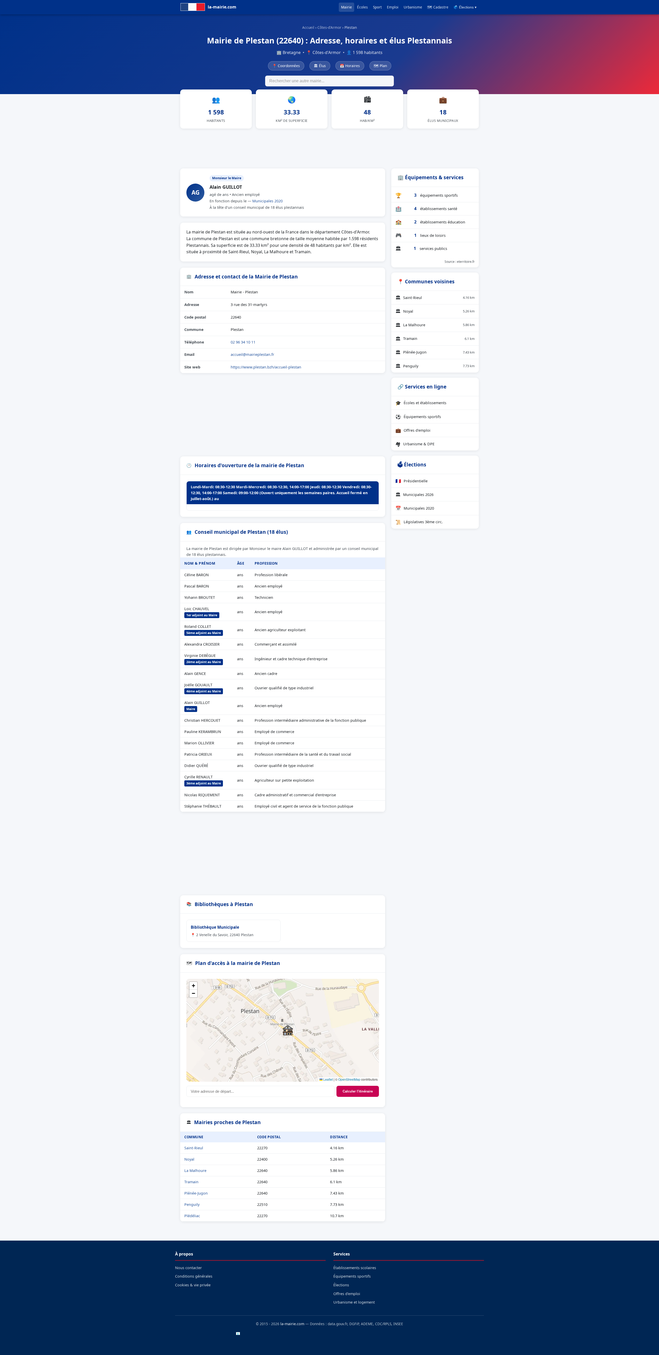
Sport (377, 7)
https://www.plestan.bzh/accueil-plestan (266, 366)
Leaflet (328, 1079)
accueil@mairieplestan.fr (252, 354)
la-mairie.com (292, 1323)
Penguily (192, 1204)
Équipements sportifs (418, 416)
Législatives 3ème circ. (419, 522)
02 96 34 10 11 (243, 342)
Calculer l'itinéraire (358, 1091)
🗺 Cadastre (437, 7)
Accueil (308, 27)
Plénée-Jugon (196, 1193)
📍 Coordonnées (286, 65)
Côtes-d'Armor (329, 27)
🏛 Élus (320, 65)
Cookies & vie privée (193, 1284)
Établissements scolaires (354, 1267)
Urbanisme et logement (354, 1302)
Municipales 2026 (414, 494)
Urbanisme (413, 7)
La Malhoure (195, 1170)
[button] (288, 1030)
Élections (341, 1284)
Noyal (189, 1159)
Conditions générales (193, 1276)
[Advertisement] (329, 147)
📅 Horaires (350, 65)
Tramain (191, 1181)
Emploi (392, 7)
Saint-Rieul (193, 1147)
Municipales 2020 (267, 200)
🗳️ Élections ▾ (465, 7)
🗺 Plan (380, 65)
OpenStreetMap (349, 1079)
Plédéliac (192, 1215)
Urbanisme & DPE (415, 444)
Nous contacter (188, 1267)
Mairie (346, 7)
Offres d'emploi (412, 430)
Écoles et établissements (420, 403)
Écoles (362, 7)
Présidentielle (411, 481)
